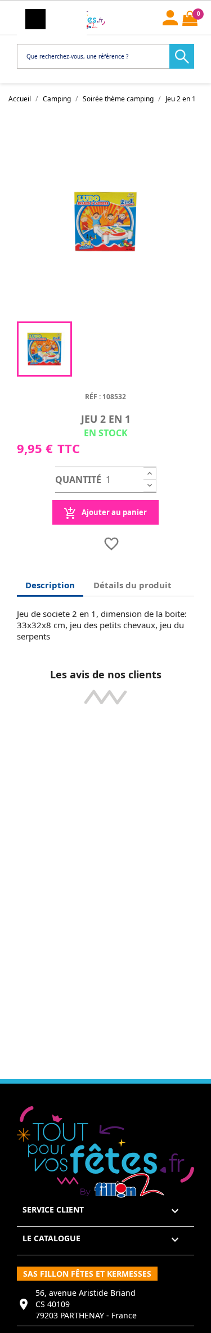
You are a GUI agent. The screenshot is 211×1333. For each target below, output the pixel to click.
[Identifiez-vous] (170, 16)
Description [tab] (50, 585)
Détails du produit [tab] (132, 585)
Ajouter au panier (113, 512)
